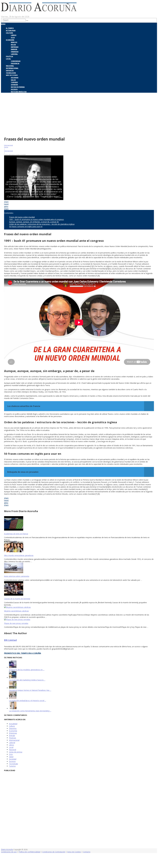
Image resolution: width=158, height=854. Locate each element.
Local (8, 59)
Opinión (14, 85)
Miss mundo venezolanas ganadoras (18, 555)
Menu (3, 24)
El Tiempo (10, 28)
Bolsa (13, 44)
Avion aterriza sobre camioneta (16, 576)
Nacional (10, 66)
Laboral (14, 54)
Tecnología (11, 73)
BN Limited (10, 640)
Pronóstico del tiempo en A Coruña (22, 653)
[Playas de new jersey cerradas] (79, 619)
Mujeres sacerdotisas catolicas (16, 611)
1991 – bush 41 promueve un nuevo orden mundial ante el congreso (36, 219)
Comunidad (15, 61)
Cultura (9, 33)
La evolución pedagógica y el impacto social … (27, 700)
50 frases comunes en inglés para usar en (25, 226)
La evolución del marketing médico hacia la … (27, 680)
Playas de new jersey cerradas (16, 623)
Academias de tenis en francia (16, 534)
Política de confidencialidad (29, 852)
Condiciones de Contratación (53, 852)
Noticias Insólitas (19, 92)
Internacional (12, 68)
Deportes (10, 70)
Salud (13, 80)
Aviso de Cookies (74, 852)
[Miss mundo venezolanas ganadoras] (79, 547)
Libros (13, 35)
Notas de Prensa (18, 87)
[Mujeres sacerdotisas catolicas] (79, 607)
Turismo (14, 82)
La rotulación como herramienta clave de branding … (30, 711)
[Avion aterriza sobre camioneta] (79, 568)
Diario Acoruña (7, 849)
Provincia (15, 63)
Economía (10, 40)
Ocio (13, 37)
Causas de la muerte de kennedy (17, 598)
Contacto (86, 852)
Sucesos (14, 89)
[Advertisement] (79, 116)
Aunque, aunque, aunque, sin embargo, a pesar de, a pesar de (34, 222)
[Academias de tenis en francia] (79, 523)
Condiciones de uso (9, 852)
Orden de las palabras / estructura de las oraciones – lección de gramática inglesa (41, 224)
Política (9, 56)
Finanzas (14, 52)
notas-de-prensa (15, 752)
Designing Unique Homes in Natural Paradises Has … (30, 690)
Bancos (14, 42)
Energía (14, 49)
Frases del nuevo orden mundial (22, 217)
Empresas (14, 47)
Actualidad (11, 30)
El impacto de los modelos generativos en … (26, 669)
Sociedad (14, 77)
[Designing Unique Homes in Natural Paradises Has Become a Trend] (12, 688)
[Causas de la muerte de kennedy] (79, 588)
